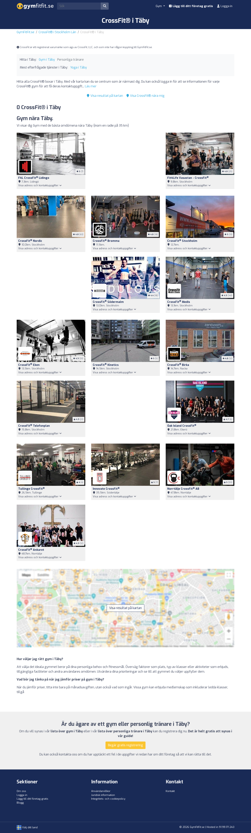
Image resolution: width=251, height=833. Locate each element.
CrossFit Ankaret (31, 550)
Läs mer (90, 86)
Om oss (21, 791)
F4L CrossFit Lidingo (33, 178)
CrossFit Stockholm (182, 241)
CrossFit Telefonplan (34, 426)
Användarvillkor (100, 791)
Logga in (226, 6)
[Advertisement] (125, 162)
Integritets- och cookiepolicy (108, 798)
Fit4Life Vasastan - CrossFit (188, 178)
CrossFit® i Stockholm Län (57, 32)
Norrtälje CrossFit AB (183, 489)
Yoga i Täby (78, 67)
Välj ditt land (29, 827)
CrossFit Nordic (30, 241)
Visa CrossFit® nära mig (147, 96)
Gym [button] (159, 6)
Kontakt (170, 791)
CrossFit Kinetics (106, 365)
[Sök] (105, 6)
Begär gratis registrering (125, 745)
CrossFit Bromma (106, 241)
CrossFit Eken (29, 365)
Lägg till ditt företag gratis (192, 6)
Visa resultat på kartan (106, 96)
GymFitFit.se (25, 32)
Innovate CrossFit (106, 489)
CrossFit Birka (178, 365)
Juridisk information (103, 795)
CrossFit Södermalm (108, 302)
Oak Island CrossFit (181, 426)
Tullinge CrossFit (31, 489)
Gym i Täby (47, 60)
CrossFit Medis (178, 302)
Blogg (20, 802)
